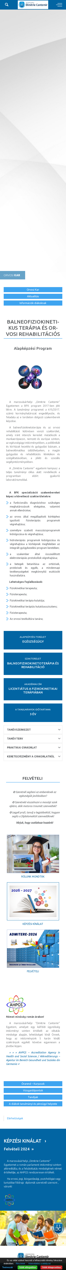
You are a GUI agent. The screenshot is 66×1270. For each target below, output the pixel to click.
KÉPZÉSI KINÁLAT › (25, 1140)
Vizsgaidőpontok (33, 1090)
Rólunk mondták (33, 876)
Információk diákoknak (33, 303)
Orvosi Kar (33, 289)
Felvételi (33, 971)
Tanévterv (15, 738)
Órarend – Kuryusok (33, 1083)
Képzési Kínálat (33, 923)
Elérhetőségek (15, 1118)
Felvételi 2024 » (19, 1149)
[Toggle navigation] (59, 5)
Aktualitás (33, 296)
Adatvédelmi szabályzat (39, 1263)
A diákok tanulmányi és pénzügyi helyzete (33, 1103)
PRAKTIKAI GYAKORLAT (22, 747)
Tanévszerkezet (19, 729)
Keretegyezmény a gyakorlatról (30, 756)
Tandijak (33, 1097)
